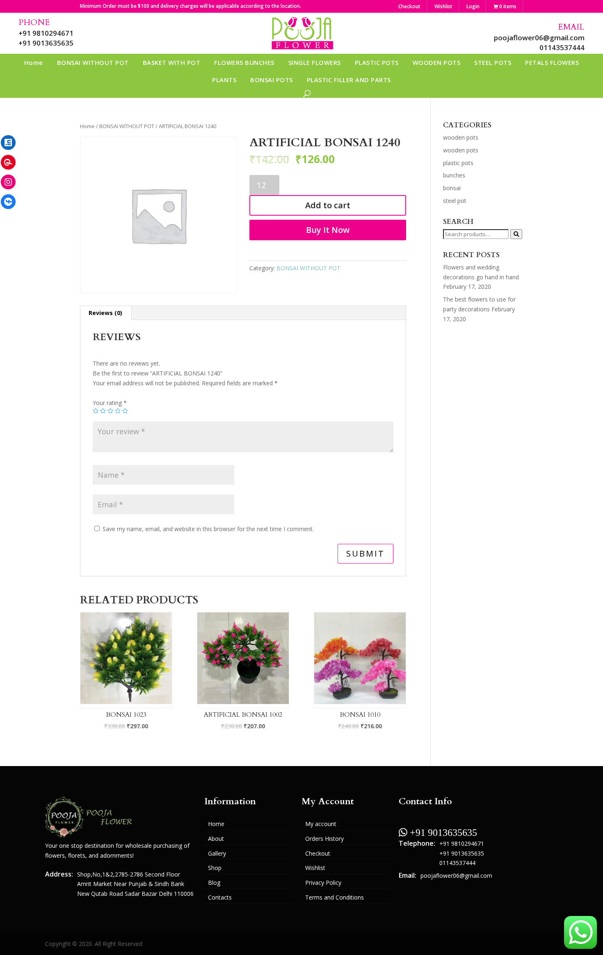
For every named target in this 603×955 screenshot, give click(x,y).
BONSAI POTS (271, 80)
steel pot (454, 201)
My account (320, 824)
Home (33, 62)
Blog (214, 882)
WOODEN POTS (437, 62)
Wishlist (443, 6)
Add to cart (327, 205)
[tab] (106, 313)
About (216, 838)
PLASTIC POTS (377, 62)
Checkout (409, 6)
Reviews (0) (105, 313)
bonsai (452, 188)
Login (473, 6)
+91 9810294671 (45, 33)
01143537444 (562, 47)
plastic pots (458, 163)
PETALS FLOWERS (552, 62)
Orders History (324, 838)
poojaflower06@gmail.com (539, 37)
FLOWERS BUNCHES (244, 62)
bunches (454, 175)
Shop (215, 868)
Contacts (220, 897)
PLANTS (224, 80)
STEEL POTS (492, 62)
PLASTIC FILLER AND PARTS (349, 80)
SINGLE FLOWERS (314, 62)
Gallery (217, 853)
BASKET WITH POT (172, 62)
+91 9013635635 (45, 43)
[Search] (516, 234)
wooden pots (460, 137)
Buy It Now (327, 229)
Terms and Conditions (334, 897)
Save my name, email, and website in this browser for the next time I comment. (208, 529)
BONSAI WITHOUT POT (93, 62)
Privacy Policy (323, 882)
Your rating (110, 403)
